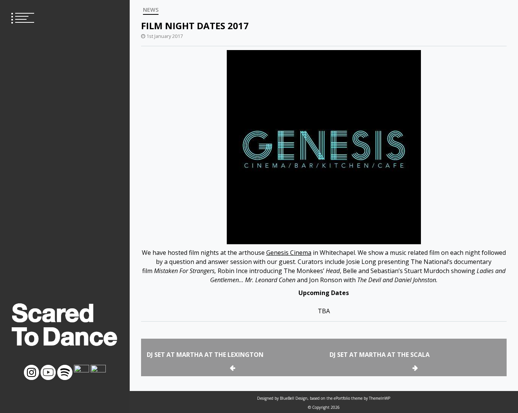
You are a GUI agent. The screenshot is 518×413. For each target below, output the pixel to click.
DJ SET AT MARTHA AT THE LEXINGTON (205, 354)
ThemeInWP (379, 398)
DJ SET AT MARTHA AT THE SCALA (380, 354)
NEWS (151, 9)
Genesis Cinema (288, 252)
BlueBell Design (294, 398)
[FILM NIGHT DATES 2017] (324, 147)
